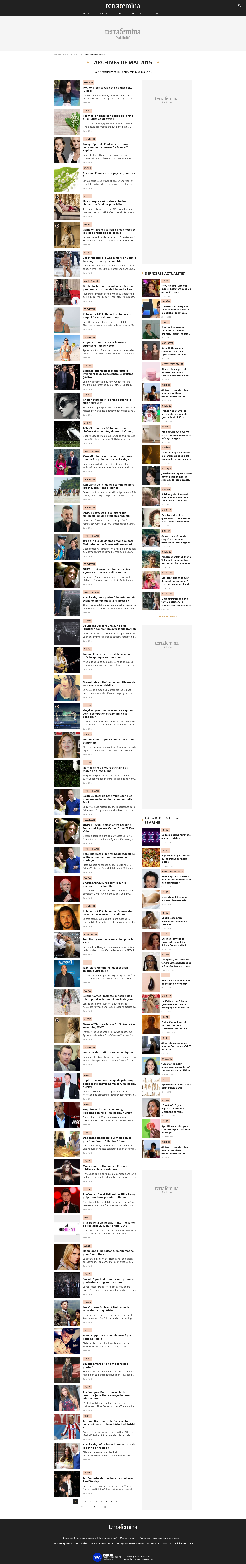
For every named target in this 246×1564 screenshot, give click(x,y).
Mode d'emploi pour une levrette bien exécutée (175, 899)
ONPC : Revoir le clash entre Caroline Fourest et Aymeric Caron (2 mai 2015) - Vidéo (108, 828)
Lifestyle (159, 13)
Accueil (57, 55)
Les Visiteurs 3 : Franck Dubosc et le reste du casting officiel (106, 1308)
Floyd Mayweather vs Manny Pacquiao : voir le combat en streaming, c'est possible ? (108, 714)
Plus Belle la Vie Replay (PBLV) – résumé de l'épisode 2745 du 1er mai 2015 (109, 1224)
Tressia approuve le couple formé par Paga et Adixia (107, 1337)
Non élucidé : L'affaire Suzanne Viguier (108, 1052)
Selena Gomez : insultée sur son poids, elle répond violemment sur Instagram (108, 997)
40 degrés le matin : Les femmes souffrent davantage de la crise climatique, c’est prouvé (174, 394)
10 (93, 1506)
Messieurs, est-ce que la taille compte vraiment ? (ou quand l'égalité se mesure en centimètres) (175, 311)
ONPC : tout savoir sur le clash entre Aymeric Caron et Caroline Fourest (106, 570)
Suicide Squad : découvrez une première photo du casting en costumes (109, 1280)
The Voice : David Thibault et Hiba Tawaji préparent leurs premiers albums (109, 1195)
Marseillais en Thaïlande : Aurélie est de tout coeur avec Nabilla (109, 683)
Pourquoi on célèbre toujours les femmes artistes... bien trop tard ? (175, 330)
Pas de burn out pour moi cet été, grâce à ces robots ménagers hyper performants (176, 436)
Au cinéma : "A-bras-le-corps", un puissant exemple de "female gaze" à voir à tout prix (176, 540)
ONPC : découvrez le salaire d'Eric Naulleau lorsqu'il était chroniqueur (106, 514)
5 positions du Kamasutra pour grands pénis (176, 1086)
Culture (104, 13)
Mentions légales (128, 1538)
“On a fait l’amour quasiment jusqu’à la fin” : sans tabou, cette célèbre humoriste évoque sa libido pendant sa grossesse (176, 1071)
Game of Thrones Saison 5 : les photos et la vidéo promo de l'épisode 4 (109, 231)
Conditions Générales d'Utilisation (79, 1538)
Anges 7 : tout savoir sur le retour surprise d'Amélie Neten (104, 344)
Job (120, 13)
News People (67, 55)
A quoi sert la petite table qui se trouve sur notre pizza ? (175, 859)
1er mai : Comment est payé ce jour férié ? (109, 174)
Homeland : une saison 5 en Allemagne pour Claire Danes (108, 1252)
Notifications (153, 1543)
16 (105, 1506)
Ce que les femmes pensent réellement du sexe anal (174, 921)
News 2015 (78, 55)
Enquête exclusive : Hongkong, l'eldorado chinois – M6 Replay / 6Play (107, 1111)
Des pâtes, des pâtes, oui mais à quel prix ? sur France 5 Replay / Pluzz (107, 1139)
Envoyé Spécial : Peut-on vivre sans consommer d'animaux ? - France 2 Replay (105, 147)
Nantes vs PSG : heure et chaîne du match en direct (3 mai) (105, 769)
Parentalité (138, 13)
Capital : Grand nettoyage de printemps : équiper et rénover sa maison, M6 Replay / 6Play (109, 1084)
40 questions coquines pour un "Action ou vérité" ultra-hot (176, 1046)
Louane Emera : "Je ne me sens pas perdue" (105, 1365)
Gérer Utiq (167, 1543)
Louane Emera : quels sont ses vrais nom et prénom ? (109, 741)
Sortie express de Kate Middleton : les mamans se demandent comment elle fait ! (107, 799)
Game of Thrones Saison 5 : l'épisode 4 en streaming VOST (109, 1025)
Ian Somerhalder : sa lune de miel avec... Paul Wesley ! (109, 1479)
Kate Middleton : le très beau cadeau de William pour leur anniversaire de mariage (109, 857)
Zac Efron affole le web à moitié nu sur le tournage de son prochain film (109, 259)
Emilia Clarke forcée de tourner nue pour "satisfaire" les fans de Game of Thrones (174, 1027)
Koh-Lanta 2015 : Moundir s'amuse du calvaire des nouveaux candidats (107, 912)
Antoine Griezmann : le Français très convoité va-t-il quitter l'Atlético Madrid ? (109, 1424)
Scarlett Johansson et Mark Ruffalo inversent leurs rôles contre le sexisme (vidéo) (108, 374)
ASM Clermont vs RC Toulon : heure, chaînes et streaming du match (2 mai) (108, 429)
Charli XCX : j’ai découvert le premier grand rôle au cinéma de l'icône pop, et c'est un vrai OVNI (175, 457)
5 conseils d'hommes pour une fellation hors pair (176, 982)
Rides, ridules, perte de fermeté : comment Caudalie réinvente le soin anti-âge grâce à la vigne (176, 374)
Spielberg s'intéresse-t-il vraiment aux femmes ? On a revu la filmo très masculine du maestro (174, 499)
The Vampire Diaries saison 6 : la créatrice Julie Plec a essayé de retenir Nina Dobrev (108, 1395)
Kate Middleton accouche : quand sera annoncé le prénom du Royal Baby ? (108, 457)
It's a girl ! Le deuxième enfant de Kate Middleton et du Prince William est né (108, 542)
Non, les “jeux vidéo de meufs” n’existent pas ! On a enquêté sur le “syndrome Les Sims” (176, 290)
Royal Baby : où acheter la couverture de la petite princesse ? (109, 1446)
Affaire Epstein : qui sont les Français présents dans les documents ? (176, 879)
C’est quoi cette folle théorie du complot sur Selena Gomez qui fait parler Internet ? (174, 943)
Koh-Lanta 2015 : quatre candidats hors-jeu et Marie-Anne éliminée (109, 486)
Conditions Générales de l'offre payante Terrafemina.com (117, 1543)
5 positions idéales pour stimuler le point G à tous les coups (175, 1129)
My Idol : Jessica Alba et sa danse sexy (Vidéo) (107, 89)
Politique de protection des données (69, 1543)
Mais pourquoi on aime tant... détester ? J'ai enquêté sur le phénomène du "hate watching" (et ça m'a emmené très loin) (176, 605)
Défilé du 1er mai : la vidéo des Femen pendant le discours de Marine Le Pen (108, 287)
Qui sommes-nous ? (108, 1538)
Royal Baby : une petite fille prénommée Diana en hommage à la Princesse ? (109, 599)
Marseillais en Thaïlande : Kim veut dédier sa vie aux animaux (106, 1167)
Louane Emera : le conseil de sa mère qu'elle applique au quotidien (107, 655)
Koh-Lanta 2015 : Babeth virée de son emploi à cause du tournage (107, 315)
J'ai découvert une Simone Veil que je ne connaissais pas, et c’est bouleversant (176, 560)
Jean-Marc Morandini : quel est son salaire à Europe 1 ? (105, 969)
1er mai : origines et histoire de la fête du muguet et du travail (108, 117)
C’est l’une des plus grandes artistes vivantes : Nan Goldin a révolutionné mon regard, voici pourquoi (176, 522)
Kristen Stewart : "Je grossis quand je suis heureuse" (107, 401)
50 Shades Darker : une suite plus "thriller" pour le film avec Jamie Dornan (109, 627)
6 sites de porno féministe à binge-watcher (176, 836)
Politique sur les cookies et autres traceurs (159, 1538)
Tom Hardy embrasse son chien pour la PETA (108, 940)
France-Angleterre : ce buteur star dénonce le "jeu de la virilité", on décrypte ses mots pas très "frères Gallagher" (176, 417)
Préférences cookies (184, 1543)
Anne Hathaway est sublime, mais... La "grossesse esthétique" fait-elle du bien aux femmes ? (174, 355)
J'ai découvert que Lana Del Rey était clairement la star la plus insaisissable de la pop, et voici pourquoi (176, 480)
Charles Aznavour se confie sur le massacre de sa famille (104, 884)
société (86, 13)
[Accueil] (123, 5)
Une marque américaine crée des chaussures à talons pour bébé (104, 202)
